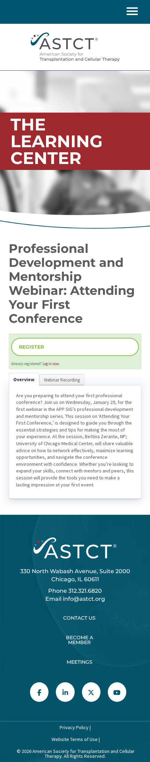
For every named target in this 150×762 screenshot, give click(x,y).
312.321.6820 (85, 590)
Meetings (79, 662)
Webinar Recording (62, 380)
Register (31, 347)
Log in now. (51, 363)
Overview (24, 379)
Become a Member (79, 640)
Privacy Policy (74, 727)
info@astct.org (84, 599)
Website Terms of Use (74, 739)
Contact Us (79, 618)
